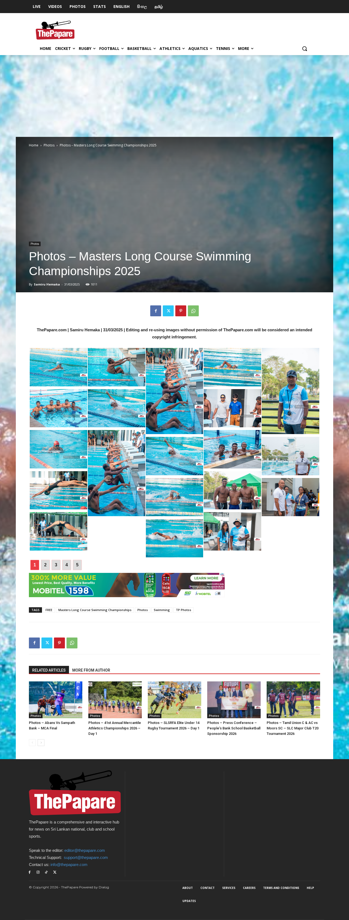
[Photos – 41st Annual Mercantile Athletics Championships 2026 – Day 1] (115, 699)
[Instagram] (38, 872)
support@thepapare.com (86, 857)
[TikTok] (46, 872)
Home (33, 145)
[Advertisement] (174, 96)
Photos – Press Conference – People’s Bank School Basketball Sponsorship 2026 (233, 728)
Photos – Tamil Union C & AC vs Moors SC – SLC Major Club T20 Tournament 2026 (292, 728)
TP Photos (183, 610)
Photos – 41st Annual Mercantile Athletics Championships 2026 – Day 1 (114, 728)
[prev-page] (32, 742)
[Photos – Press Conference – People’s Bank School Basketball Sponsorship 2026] (234, 699)
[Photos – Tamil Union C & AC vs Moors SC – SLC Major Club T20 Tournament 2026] (293, 699)
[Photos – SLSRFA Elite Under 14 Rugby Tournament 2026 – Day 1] (174, 699)
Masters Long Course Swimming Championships (94, 610)
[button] (304, 48)
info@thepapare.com (69, 864)
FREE (49, 610)
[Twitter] (168, 310)
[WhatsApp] (193, 310)
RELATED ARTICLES (49, 670)
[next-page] (41, 742)
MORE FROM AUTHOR (91, 670)
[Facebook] (155, 310)
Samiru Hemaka (47, 284)
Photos (49, 145)
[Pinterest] (180, 310)
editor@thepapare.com (84, 850)
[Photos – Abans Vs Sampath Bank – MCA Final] (55, 699)
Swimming (162, 610)
